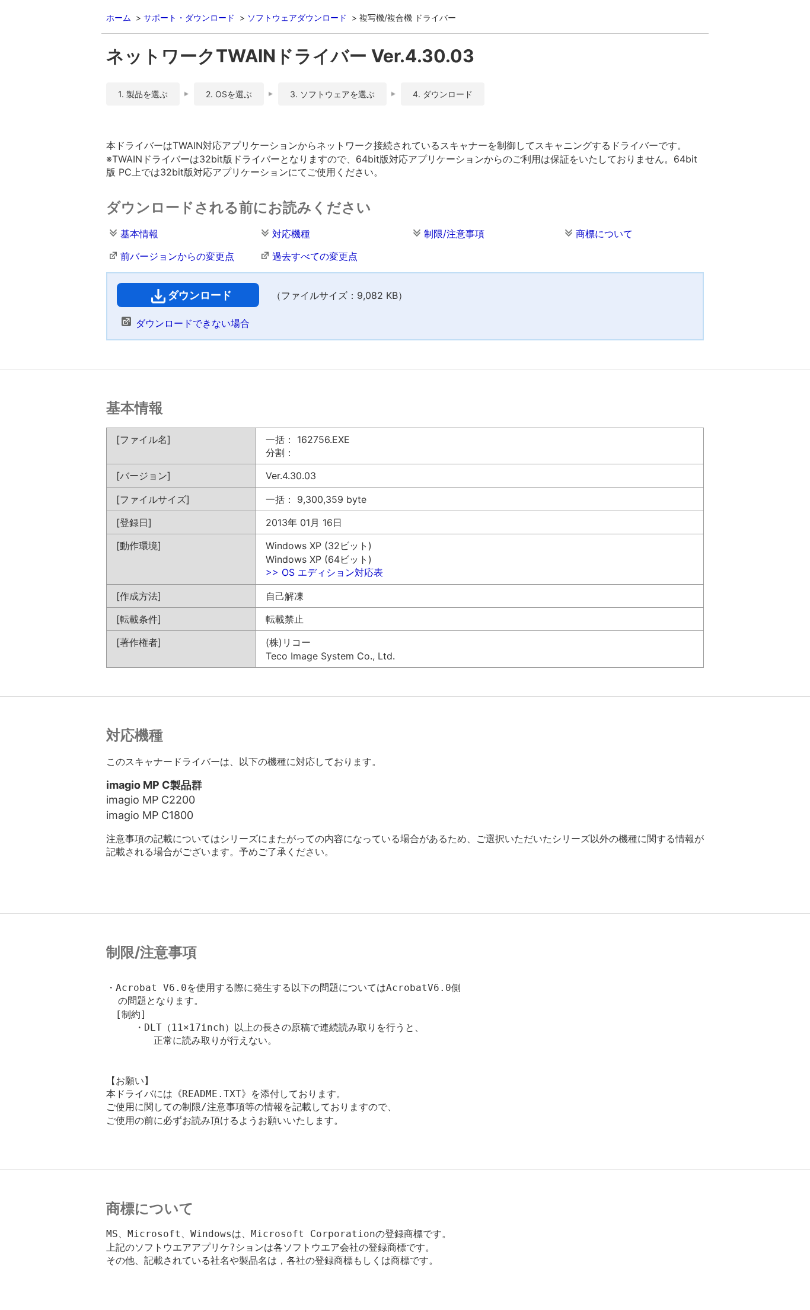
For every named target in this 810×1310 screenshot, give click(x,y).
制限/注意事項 (454, 234)
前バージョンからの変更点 (177, 256)
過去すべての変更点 (315, 256)
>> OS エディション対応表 (324, 572)
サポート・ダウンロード (189, 17)
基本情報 (139, 234)
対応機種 (291, 234)
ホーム (118, 17)
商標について (604, 234)
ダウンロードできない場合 (193, 323)
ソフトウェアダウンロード (297, 17)
